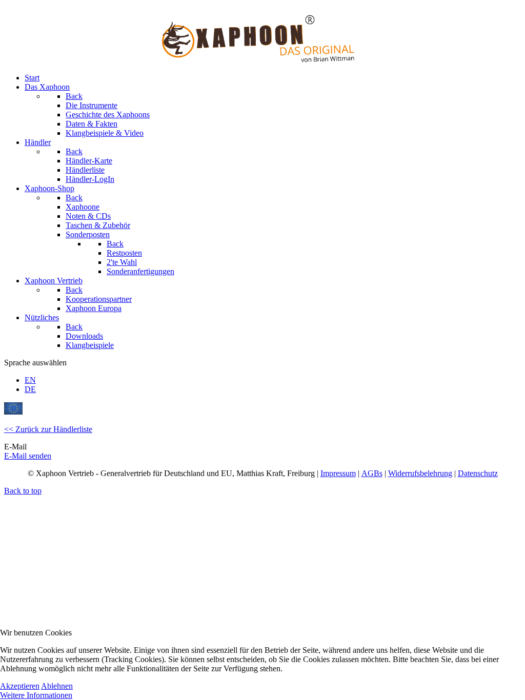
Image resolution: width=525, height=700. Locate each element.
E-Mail (15, 446)
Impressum (338, 473)
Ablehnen (57, 686)
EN (30, 380)
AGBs (371, 473)
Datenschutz (478, 473)
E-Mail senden (27, 455)
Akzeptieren (19, 686)
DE (30, 389)
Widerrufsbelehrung (420, 473)
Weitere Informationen (36, 695)
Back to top (23, 490)
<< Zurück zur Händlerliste (48, 429)
